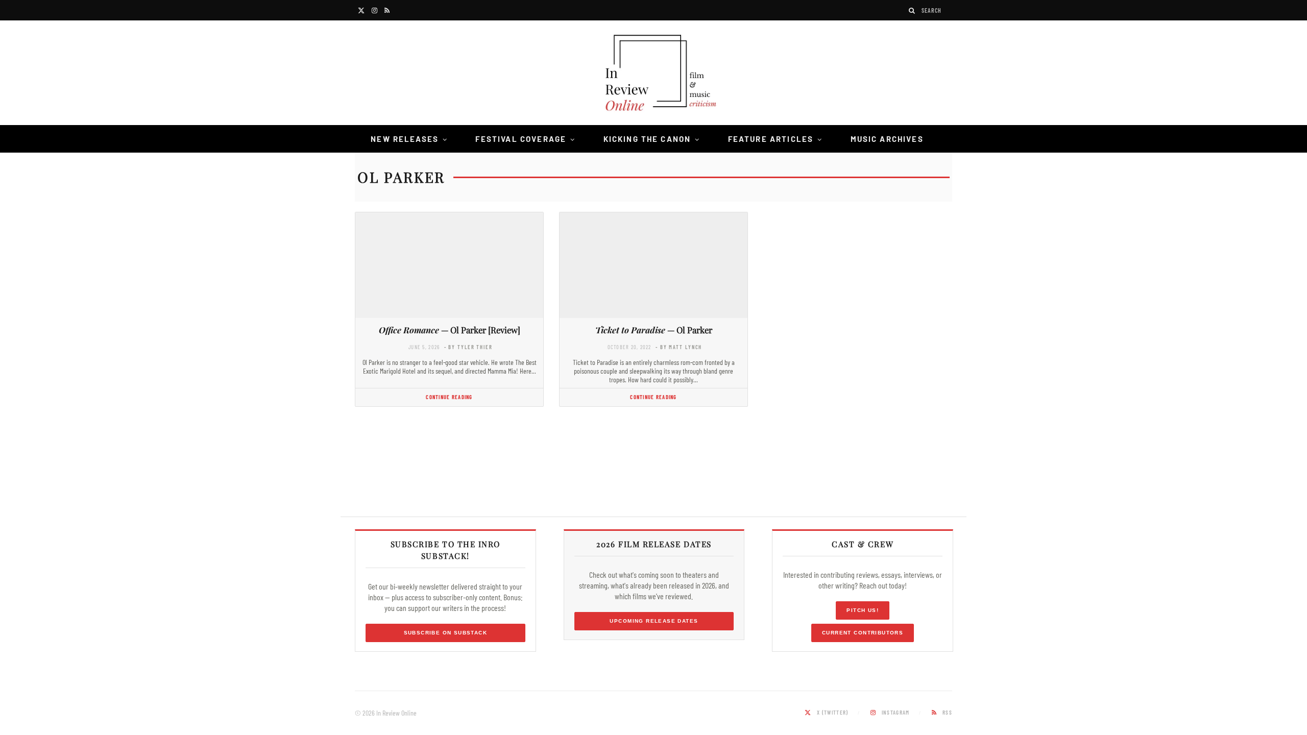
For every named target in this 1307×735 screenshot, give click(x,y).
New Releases (405, 138)
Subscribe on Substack (446, 632)
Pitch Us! (862, 610)
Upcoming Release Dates (654, 621)
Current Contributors (862, 632)
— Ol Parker (653, 329)
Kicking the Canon (647, 138)
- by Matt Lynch (679, 347)
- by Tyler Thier (468, 347)
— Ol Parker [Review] (449, 329)
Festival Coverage (520, 138)
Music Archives (887, 138)
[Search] (912, 10)
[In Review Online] (653, 74)
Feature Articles (771, 138)
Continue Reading (449, 397)
